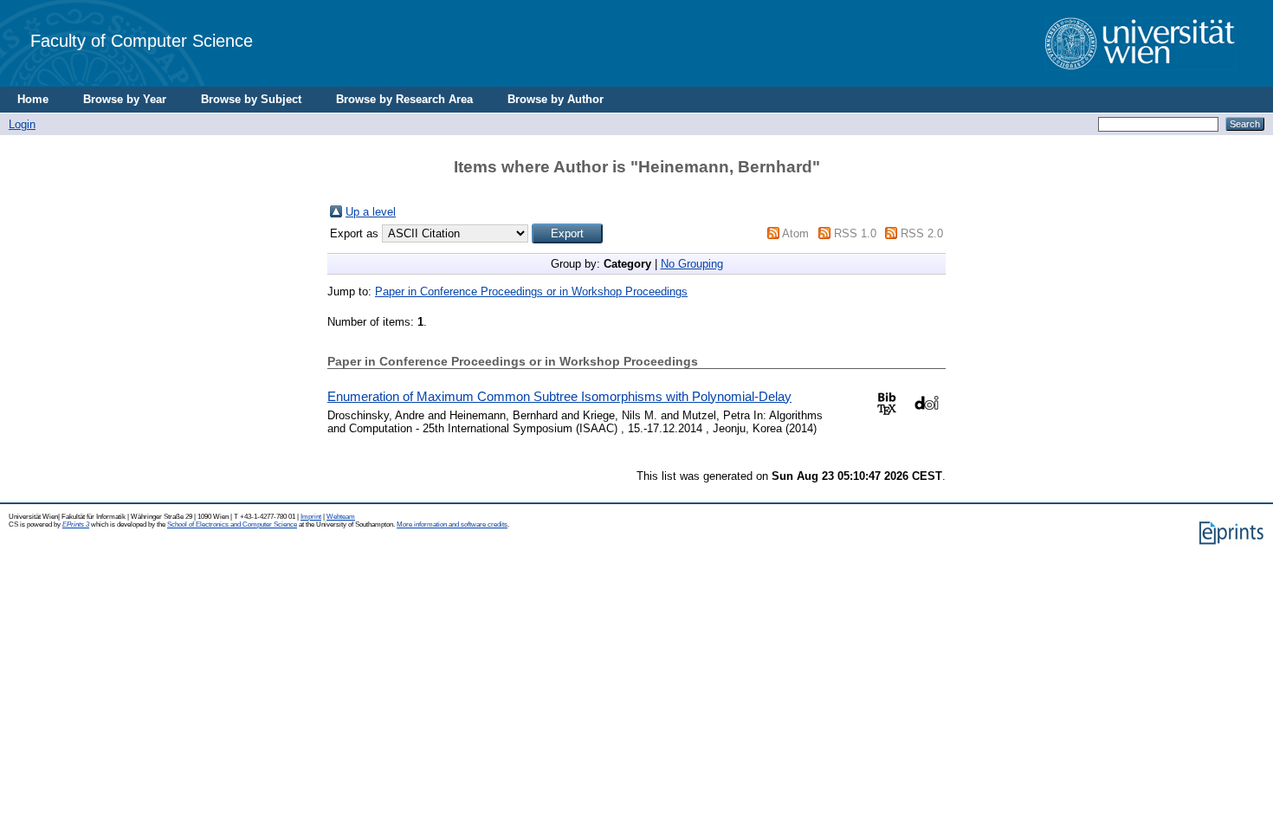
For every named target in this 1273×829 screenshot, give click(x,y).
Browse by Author (555, 99)
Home (32, 99)
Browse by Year (124, 99)
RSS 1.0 (855, 233)
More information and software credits (452, 524)
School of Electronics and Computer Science (232, 524)
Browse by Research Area (404, 99)
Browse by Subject (251, 99)
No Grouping (692, 263)
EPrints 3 (75, 524)
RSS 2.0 (922, 233)
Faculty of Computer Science (141, 40)
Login (22, 124)
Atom (795, 233)
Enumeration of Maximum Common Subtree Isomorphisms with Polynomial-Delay (559, 396)
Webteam (340, 517)
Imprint (310, 517)
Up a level (371, 211)
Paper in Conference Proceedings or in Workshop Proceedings (531, 291)
